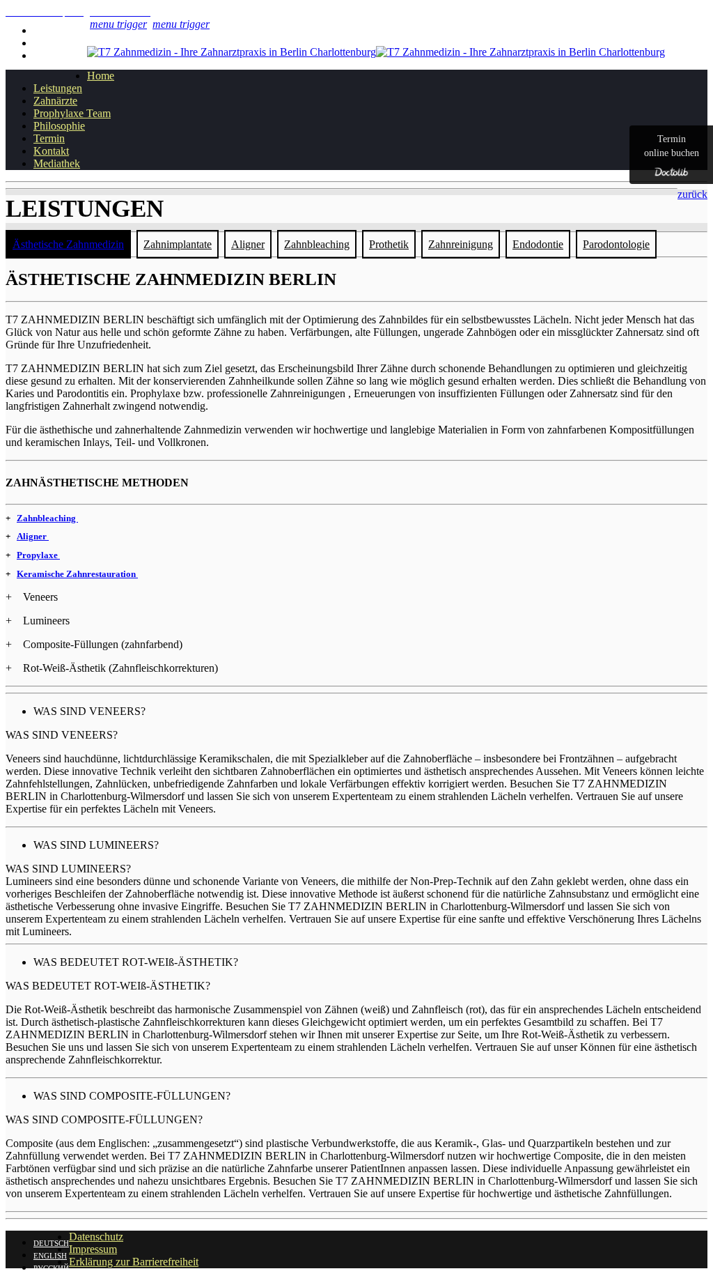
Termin (49, 138)
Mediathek (56, 163)
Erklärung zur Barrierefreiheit (133, 1262)
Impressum (93, 1249)
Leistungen (57, 88)
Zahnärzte (55, 101)
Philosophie (59, 126)
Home (100, 76)
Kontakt (51, 151)
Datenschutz (96, 1236)
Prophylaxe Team (72, 113)
